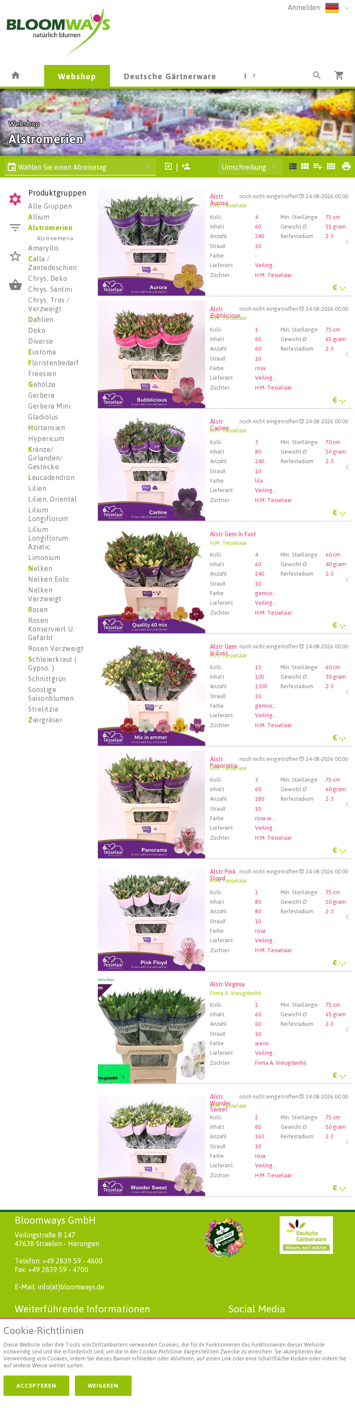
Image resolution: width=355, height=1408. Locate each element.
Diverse (40, 341)
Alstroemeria (55, 238)
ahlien (41, 319)
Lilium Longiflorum (48, 514)
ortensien (46, 427)
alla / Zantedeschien (52, 263)
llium (38, 217)
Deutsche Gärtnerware (170, 76)
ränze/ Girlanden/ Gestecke (45, 458)
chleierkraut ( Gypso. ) (52, 663)
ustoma (42, 352)
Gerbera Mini (49, 406)
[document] (177, 1349)
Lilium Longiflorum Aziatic (48, 538)
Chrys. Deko (48, 278)
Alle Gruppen (50, 206)
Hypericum (46, 438)
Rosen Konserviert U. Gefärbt (51, 629)
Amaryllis (43, 248)
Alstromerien (50, 227)
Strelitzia (43, 709)
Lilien (37, 488)
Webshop (77, 76)
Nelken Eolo (48, 579)
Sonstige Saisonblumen (51, 693)
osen (38, 609)
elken (40, 568)
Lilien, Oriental (52, 499)
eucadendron (51, 477)
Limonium (44, 557)
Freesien (42, 373)
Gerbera (41, 395)
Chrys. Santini (50, 289)
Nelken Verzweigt (45, 594)
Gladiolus (43, 416)
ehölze (42, 384)
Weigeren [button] (103, 1385)
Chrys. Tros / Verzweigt (49, 304)
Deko (36, 330)
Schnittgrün (47, 678)
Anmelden (304, 7)
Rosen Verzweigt (56, 648)
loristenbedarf (53, 362)
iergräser (45, 719)
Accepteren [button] (36, 1385)
